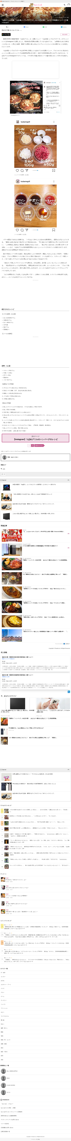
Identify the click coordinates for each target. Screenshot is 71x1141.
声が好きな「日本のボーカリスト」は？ (16, 879)
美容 (2, 1059)
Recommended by (59, 643)
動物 (2, 1032)
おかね (2, 980)
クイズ (2, 988)
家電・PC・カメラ (5, 1040)
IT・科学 (3, 972)
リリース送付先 (5, 1123)
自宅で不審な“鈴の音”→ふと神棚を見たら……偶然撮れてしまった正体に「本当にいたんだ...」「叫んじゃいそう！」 (39, 828)
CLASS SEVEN (11, 1085)
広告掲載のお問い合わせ (7, 1127)
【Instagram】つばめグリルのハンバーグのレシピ (35, 439)
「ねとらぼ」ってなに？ (7, 1103)
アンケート (3, 874)
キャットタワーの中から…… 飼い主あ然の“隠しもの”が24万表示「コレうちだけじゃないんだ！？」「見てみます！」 (40, 865)
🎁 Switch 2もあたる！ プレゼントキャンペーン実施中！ (12, 1)
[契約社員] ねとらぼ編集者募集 (9, 1115)
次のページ (38, 445)
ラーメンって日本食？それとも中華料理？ (16, 895)
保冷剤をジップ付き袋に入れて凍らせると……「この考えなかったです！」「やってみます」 (33, 816)
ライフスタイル (5, 1016)
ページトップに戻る (35, 1139)
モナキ (8, 1092)
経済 (2, 1055)
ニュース (3, 1004)
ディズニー (3, 1000)
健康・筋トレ (4, 1028)
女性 (4, 469)
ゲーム (2, 996)
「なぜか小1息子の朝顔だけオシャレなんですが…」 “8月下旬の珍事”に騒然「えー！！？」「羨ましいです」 (37, 822)
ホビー (2, 1012)
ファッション (4, 1008)
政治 (2, 1047)
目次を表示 (64, 34)
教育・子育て (4, 1051)
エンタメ (3, 976)
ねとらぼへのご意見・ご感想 (8, 1107)
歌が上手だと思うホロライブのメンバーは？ (17, 887)
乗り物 (2, 1020)
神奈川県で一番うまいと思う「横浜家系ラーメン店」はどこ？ (22, 911)
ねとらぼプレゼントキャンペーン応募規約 (11, 1111)
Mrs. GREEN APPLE (12, 1071)
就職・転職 (3, 1044)
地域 (2, 1036)
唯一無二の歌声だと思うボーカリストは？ (16, 903)
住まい (2, 1024)
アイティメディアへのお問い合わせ (10, 1119)
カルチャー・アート (6, 984)
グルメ (2, 992)
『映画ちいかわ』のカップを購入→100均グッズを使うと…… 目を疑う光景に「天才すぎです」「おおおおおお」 (39, 859)
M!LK (8, 1078)
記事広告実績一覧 (5, 1131)
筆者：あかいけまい (13, 457)
